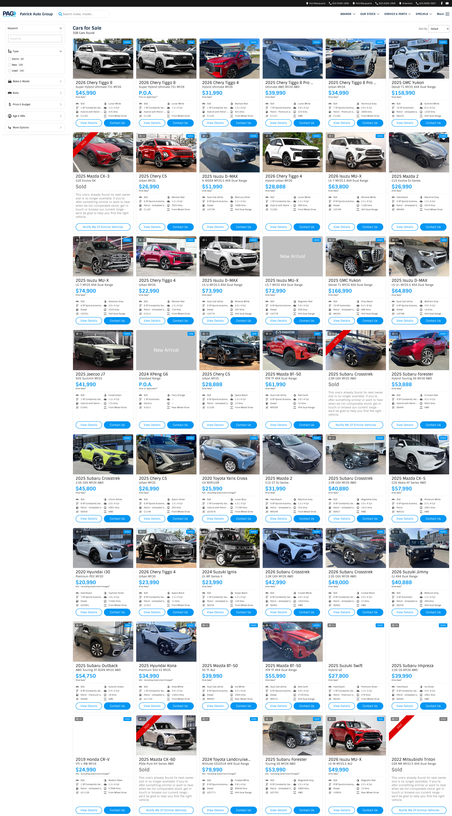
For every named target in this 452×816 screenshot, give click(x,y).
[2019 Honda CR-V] (103, 735)
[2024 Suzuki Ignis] (229, 548)
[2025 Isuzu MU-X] (103, 256)
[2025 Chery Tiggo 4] (166, 256)
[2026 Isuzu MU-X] (356, 152)
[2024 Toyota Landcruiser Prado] (229, 735)
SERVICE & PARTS (395, 14)
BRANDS (345, 14)
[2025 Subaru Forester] (419, 350)
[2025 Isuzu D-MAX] (229, 152)
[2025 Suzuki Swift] (356, 642)
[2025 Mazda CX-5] (419, 454)
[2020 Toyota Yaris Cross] (229, 454)
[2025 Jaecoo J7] (103, 350)
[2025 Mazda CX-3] (103, 152)
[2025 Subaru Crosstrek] (356, 350)
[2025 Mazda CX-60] (166, 735)
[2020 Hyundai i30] (103, 548)
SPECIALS (422, 14)
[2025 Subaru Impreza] (419, 642)
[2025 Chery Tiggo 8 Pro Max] (293, 59)
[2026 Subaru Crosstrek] (293, 548)
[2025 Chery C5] (166, 152)
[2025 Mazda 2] (419, 152)
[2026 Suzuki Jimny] (419, 548)
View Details (88, 123)
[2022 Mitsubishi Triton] (419, 735)
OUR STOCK (368, 14)
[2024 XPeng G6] (166, 350)
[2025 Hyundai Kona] (166, 642)
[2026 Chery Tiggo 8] (103, 59)
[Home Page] (9, 14)
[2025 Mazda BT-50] (293, 350)
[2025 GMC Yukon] (419, 59)
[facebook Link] (442, 3)
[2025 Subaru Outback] (103, 642)
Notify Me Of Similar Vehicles (103, 227)
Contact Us (117, 123)
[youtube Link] (447, 3)
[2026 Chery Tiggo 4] (229, 59)
